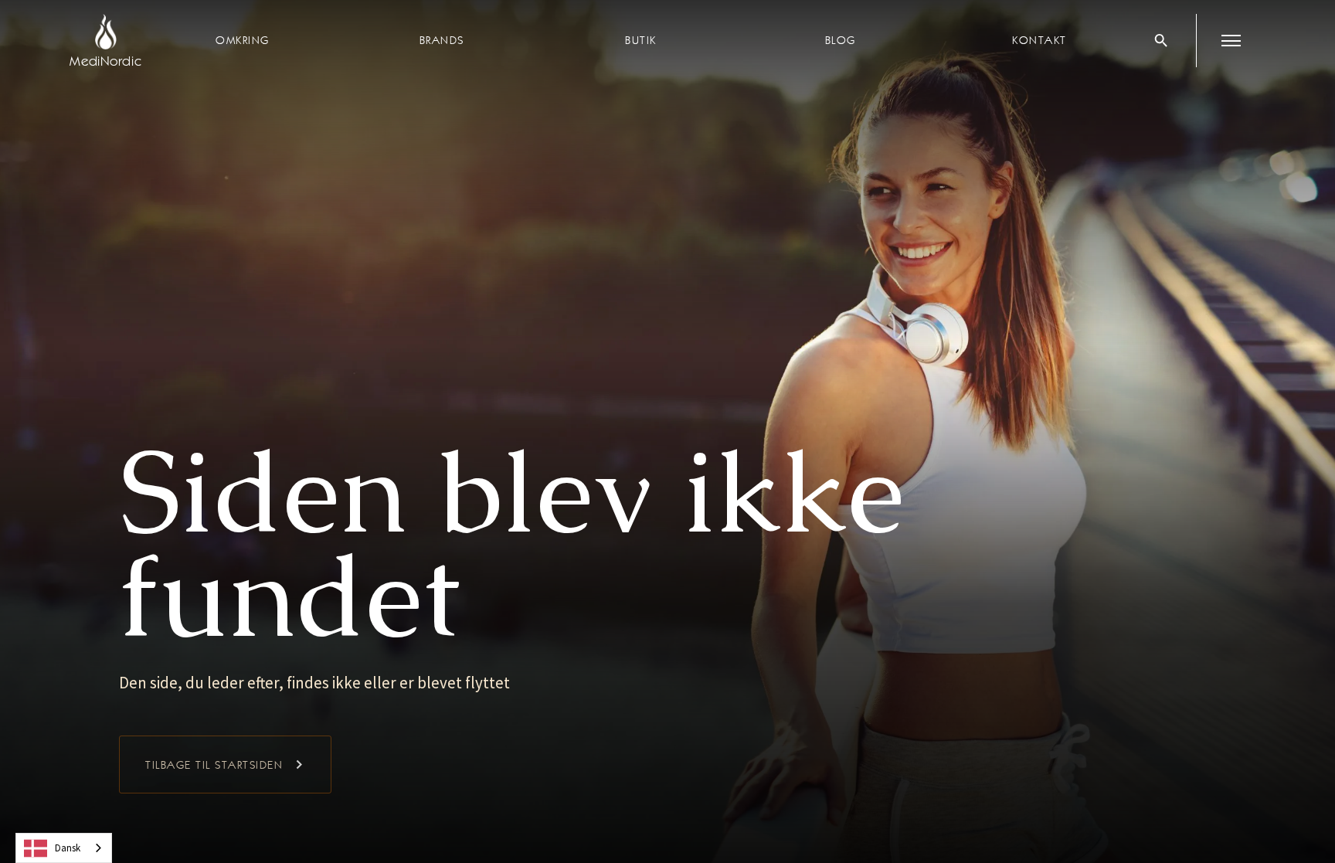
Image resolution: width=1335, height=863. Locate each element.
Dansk (67, 848)
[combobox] (63, 848)
